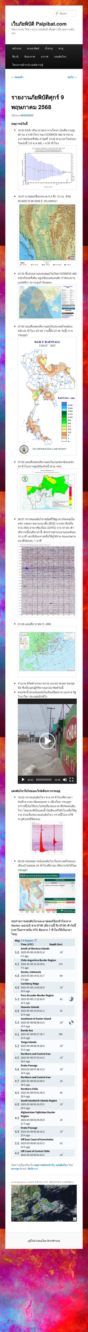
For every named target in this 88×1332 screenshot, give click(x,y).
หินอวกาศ (29, 56)
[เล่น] (23, 780)
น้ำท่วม (49, 48)
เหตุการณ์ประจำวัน (44, 1165)
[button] (47, 741)
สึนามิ (15, 56)
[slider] (44, 780)
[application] (47, 741)
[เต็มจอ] (71, 780)
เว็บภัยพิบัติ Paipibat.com (39, 23)
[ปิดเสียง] (65, 780)
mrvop (15, 1168)
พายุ (61, 48)
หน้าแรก (16, 48)
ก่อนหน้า (17, 77)
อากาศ (44, 56)
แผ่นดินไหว (60, 56)
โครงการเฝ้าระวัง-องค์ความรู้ (27, 64)
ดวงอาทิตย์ (33, 48)
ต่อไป (72, 77)
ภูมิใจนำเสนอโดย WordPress (44, 1241)
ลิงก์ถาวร (33, 1168)
